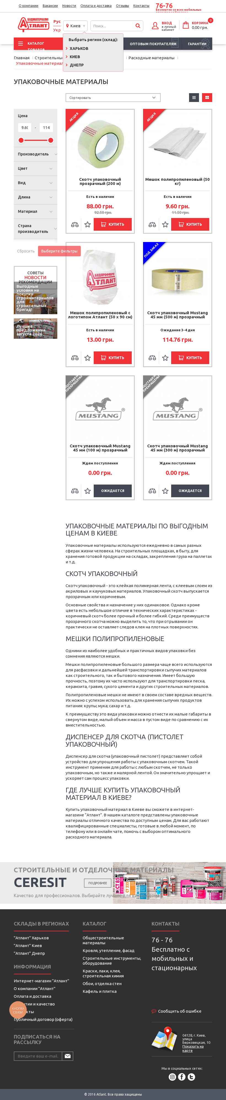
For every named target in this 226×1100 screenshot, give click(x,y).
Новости (69, 5)
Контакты (141, 5)
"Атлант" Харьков (31, 937)
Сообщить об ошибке (179, 1011)
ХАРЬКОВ (78, 48)
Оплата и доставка (96, 5)
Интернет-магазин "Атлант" (41, 980)
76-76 (164, 6)
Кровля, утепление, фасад (108, 950)
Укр (57, 30)
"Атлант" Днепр (29, 953)
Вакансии (50, 5)
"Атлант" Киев (28, 945)
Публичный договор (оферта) (43, 1019)
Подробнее (97, 883)
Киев (74, 25)
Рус (57, 21)
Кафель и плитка (100, 991)
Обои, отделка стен (102, 983)
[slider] (21, 140)
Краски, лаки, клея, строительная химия (103, 973)
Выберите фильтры (59, 251)
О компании (28, 5)
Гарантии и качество (34, 1004)
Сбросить (26, 251)
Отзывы (122, 5)
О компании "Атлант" (34, 988)
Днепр (76, 65)
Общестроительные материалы (103, 940)
